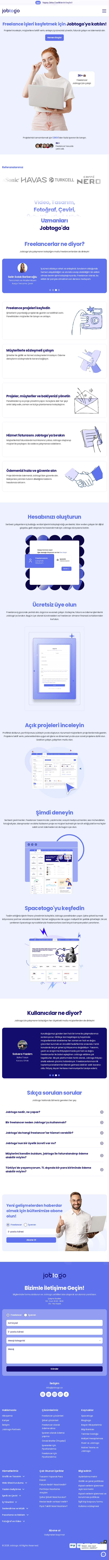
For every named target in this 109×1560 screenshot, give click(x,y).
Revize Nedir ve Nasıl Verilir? (53, 1501)
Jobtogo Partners (11, 1429)
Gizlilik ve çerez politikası (91, 1481)
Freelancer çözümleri (52, 1415)
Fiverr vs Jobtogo (90, 1443)
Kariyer (5, 1420)
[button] (93, 1545)
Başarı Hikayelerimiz (91, 1424)
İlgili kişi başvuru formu (90, 1501)
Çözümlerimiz (50, 1410)
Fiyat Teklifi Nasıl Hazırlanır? (53, 1506)
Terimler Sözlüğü (89, 1433)
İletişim (5, 1424)
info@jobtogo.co (54, 1387)
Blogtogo (86, 1420)
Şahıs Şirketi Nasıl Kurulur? (52, 1497)
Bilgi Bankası (87, 1429)
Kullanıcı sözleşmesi (88, 1506)
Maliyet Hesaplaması (92, 1438)
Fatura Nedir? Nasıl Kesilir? (52, 1484)
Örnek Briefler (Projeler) (54, 1440)
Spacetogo (87, 1415)
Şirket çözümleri (50, 1420)
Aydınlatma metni (87, 1476)
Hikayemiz (7, 1415)
